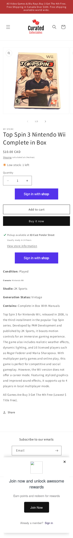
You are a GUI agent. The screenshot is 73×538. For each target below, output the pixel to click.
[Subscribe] (56, 450)
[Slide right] (45, 121)
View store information (22, 246)
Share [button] (11, 412)
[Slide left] (27, 121)
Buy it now (36, 221)
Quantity (8, 172)
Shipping (7, 157)
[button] (8, 26)
